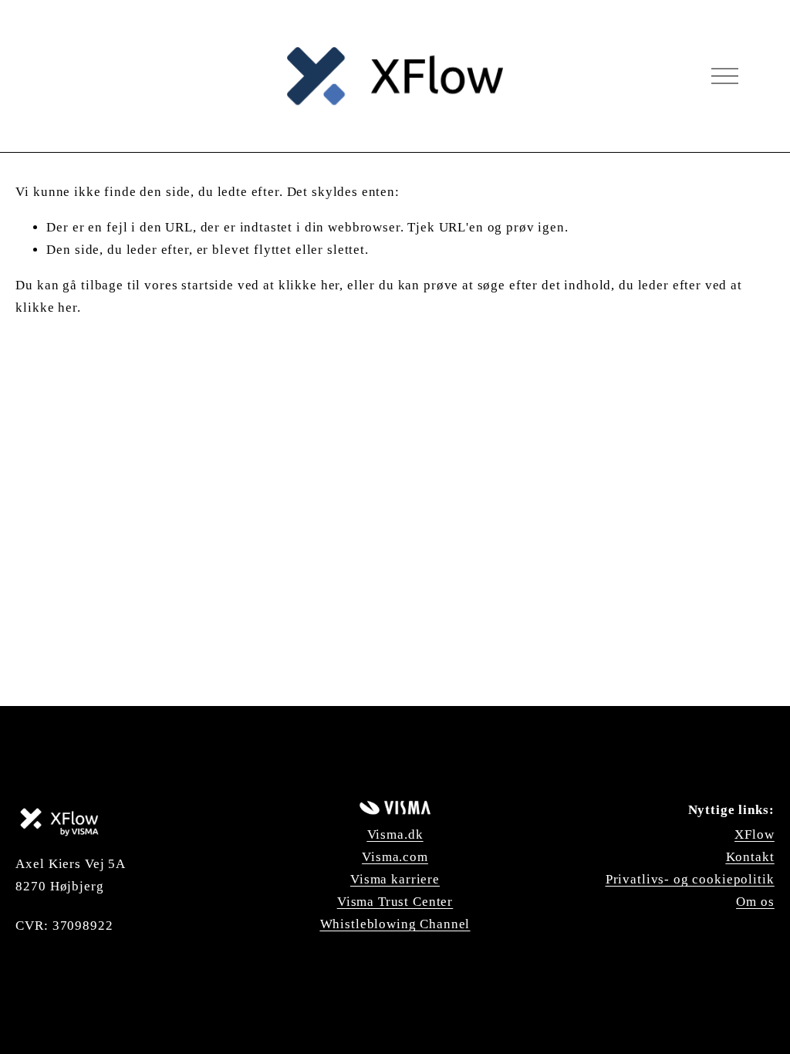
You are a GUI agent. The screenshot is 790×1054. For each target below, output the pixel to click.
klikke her (309, 285)
